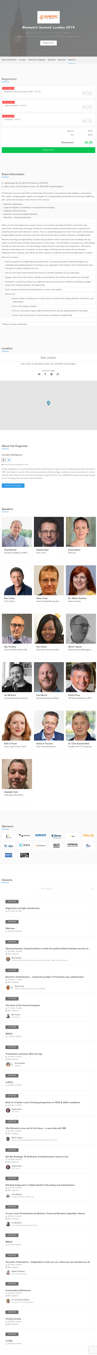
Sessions (71, 60)
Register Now (48, 43)
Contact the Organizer (13, 485)
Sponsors (62, 60)
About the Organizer (37, 60)
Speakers (52, 60)
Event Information (9, 60)
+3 (11, 987)
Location (22, 60)
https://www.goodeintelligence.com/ (16, 464)
